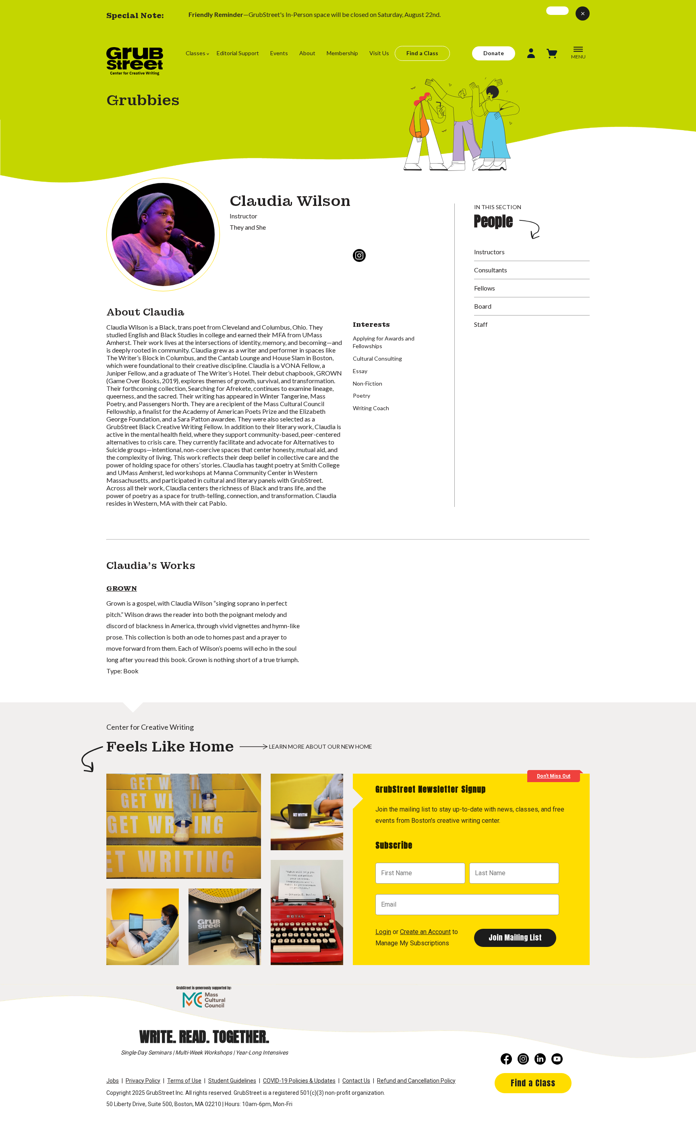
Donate (493, 53)
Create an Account (425, 932)
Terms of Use (184, 1080)
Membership (342, 53)
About (307, 53)
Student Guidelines (232, 1080)
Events (279, 53)
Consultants (490, 270)
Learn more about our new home (320, 746)
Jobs (112, 1080)
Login (383, 932)
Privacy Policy (143, 1080)
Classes (195, 53)
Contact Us (356, 1080)
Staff (481, 324)
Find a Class (422, 53)
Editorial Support (238, 53)
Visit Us (379, 53)
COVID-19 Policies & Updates (299, 1080)
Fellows (484, 288)
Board (482, 306)
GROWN (121, 588)
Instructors (489, 251)
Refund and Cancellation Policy (416, 1080)
